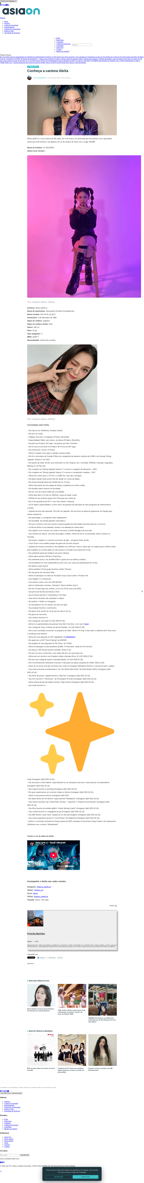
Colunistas (59, 42)
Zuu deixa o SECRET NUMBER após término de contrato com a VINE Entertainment (105, 61)
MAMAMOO (70, 637)
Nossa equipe (8, 1141)
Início (6, 21)
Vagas (6, 1143)
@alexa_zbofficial (44, 887)
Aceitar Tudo (85, 1177)
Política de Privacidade (5, 1169)
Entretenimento (9, 27)
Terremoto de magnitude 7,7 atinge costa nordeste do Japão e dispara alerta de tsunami (49, 59)
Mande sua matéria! (62, 51)
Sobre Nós (59, 48)
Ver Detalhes (58, 1177)
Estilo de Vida (9, 31)
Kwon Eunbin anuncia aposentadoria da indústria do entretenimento (22, 57)
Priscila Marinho (36, 933)
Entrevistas (60, 40)
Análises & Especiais (63, 44)
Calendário (60, 46)
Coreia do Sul (33, 66)
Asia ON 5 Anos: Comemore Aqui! (11, 1093)
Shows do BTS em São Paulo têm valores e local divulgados (66, 62)
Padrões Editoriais (27, 1169)
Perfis (58, 38)
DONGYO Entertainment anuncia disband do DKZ (58, 61)
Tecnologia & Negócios (12, 33)
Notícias (7, 23)
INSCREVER (25, 1155)
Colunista (7, 1123)
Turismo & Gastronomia (12, 29)
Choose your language (8, 1)
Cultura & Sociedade (11, 25)
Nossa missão (8, 1139)
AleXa (35, 893)
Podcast (2, 18)
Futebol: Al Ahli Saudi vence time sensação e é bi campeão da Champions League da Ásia (76, 57)
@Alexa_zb (38, 890)
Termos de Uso (17, 1169)
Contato (59, 49)
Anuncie (7, 1145)
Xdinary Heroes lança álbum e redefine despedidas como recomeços (100, 59)
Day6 (86, 624)
